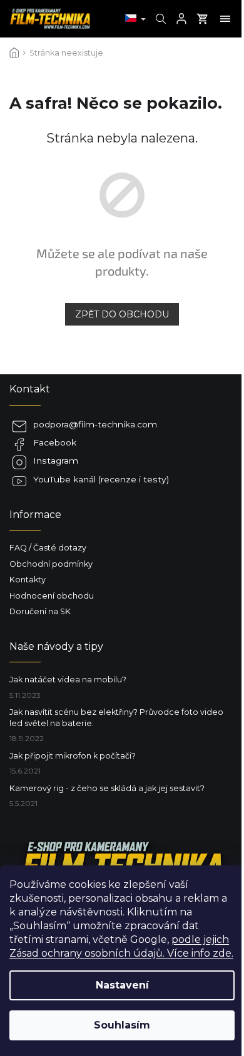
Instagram (55, 461)
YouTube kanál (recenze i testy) (101, 479)
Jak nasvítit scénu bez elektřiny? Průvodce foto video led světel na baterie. (116, 717)
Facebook (54, 442)
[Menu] (225, 18)
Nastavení (122, 985)
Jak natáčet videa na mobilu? (67, 679)
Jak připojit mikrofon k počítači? (72, 755)
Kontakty (27, 579)
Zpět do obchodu (122, 314)
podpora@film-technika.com (95, 424)
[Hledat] (159, 18)
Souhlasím (122, 1025)
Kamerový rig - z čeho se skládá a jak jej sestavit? (107, 788)
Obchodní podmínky (51, 564)
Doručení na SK (40, 611)
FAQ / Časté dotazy (47, 547)
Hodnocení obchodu (51, 595)
